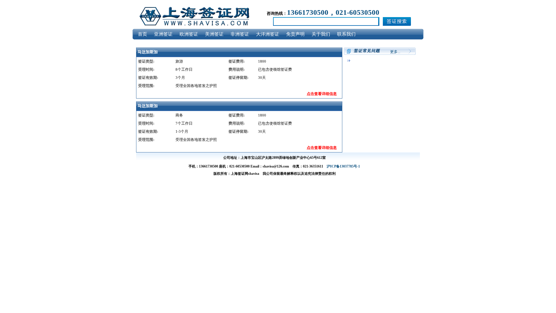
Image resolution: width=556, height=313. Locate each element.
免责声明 (295, 34)
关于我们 (321, 34)
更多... (395, 52)
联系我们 (346, 34)
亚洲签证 (163, 34)
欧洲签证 (189, 34)
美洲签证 (214, 34)
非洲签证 (240, 34)
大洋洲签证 (267, 34)
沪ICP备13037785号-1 (343, 166)
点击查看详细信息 (322, 94)
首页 (142, 34)
